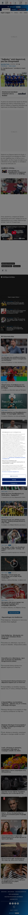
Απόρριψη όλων (14, 483)
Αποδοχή (14, 479)
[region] (14, 457)
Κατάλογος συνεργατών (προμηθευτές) (10, 471)
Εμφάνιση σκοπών (14, 476)
